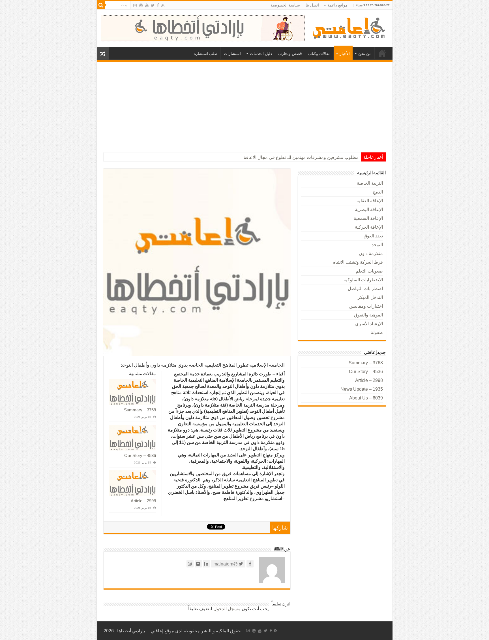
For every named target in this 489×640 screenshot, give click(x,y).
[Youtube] (147, 5)
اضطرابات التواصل (365, 288)
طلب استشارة (206, 53)
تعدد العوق (373, 235)
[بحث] (101, 5)
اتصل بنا (312, 5)
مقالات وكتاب (319, 53)
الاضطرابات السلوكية (363, 279)
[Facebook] (158, 5)
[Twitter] (152, 5)
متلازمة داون (371, 253)
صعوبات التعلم (369, 271)
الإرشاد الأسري (369, 323)
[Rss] (163, 5)
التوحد (377, 244)
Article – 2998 (143, 500)
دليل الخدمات (261, 53)
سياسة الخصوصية (285, 5)
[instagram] (135, 5)
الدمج (378, 192)
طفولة (377, 332)
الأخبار (345, 53)
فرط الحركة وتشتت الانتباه (358, 262)
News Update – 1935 (361, 389)
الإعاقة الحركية (369, 227)
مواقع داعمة (337, 5)
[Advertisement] (245, 104)
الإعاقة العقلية (370, 200)
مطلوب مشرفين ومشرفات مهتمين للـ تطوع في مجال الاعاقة (301, 157)
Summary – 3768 (140, 409)
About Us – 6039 (366, 398)
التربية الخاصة (370, 183)
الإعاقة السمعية (368, 218)
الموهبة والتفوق (368, 314)
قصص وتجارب (290, 53)
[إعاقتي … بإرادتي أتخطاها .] (350, 27)
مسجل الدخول (227, 608)
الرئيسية (382, 53)
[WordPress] (140, 5)
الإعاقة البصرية (369, 209)
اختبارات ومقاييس (366, 306)
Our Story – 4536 (140, 455)
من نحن (365, 53)
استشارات (232, 53)
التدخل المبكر (370, 297)
